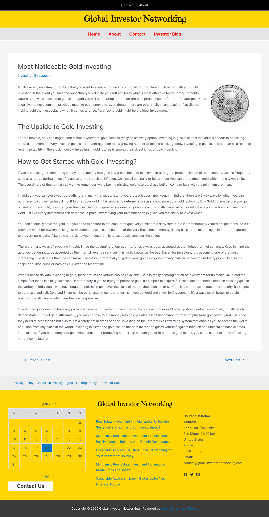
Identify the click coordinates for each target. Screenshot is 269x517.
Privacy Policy (23, 383)
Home (94, 34)
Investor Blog (167, 34)
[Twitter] (192, 474)
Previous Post (37, 360)
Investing (25, 76)
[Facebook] (185, 474)
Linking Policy (86, 383)
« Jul (45, 476)
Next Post (235, 360)
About (143, 5)
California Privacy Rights (55, 383)
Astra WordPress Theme (179, 508)
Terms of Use (110, 383)
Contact (127, 5)
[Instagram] (198, 474)
